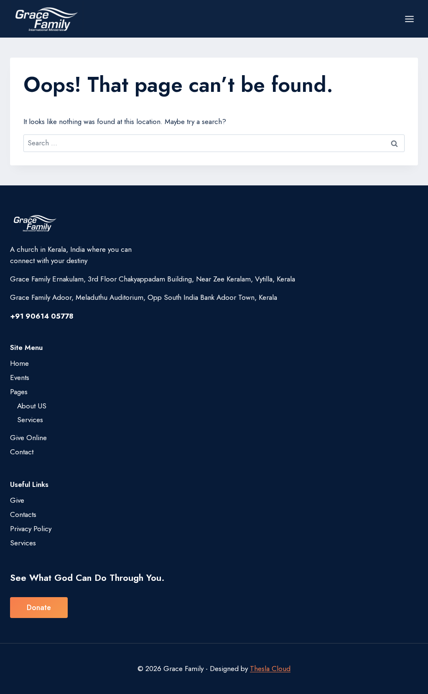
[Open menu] (409, 18)
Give (17, 500)
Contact (21, 452)
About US (31, 406)
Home (19, 363)
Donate (39, 607)
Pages (19, 392)
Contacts (23, 514)
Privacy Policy (30, 529)
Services (30, 420)
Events (19, 377)
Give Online (28, 438)
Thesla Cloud (270, 669)
